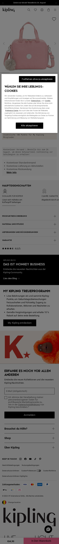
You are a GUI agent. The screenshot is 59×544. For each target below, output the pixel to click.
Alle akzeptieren (29, 125)
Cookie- (48, 101)
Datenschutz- (36, 101)
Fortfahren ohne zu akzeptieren (37, 79)
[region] (30, 103)
